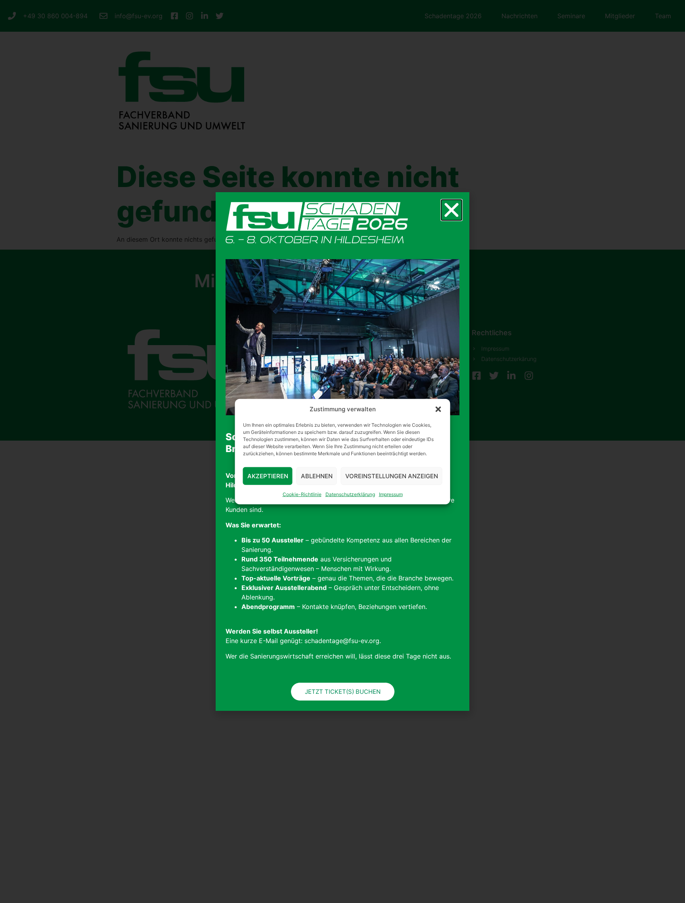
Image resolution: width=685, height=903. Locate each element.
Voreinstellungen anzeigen (391, 475)
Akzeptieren (267, 475)
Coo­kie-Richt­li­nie (302, 494)
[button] (438, 409)
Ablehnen (317, 475)
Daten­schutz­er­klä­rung (350, 494)
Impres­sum (391, 494)
